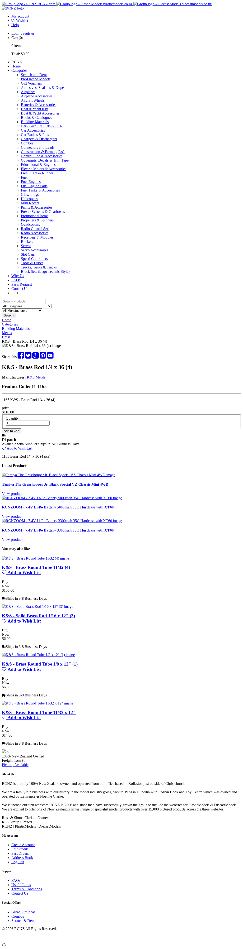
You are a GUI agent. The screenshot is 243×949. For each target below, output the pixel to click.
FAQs (15, 280)
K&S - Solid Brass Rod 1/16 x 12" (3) (38, 615)
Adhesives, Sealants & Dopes (43, 88)
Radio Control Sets (35, 229)
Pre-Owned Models (35, 79)
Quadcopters (30, 224)
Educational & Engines (38, 165)
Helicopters (29, 199)
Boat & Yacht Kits (34, 109)
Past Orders (20, 853)
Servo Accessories (34, 250)
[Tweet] (28, 357)
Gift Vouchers (31, 83)
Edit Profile (19, 849)
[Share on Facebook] (21, 357)
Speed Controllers (34, 259)
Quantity (12, 418)
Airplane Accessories (36, 96)
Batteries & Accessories (38, 105)
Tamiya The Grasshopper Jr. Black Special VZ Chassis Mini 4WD (55, 484)
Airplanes (28, 92)
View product (12, 494)
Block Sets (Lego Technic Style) (45, 271)
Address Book (22, 858)
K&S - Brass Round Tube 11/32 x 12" (39, 712)
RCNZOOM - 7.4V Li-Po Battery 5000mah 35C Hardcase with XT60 (58, 507)
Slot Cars (28, 254)
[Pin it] (43, 357)
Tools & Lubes (32, 263)
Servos (26, 246)
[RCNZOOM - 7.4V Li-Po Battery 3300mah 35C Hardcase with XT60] (62, 521)
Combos (27, 143)
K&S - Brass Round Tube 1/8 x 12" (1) (40, 663)
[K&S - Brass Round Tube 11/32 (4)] (35, 558)
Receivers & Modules (37, 237)
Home (16, 66)
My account (20, 16)
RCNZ (16, 62)
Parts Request (21, 284)
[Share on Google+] (35, 357)
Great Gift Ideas (23, 912)
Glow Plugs (30, 194)
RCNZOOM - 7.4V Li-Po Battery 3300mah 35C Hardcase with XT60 (58, 530)
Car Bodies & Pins (35, 135)
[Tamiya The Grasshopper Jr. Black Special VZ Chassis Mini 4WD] (58, 475)
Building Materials (35, 122)
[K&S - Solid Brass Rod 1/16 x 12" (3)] (37, 606)
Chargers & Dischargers (39, 139)
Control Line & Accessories (41, 156)
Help (15, 25)
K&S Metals (36, 377)
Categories (19, 70)
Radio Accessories (34, 233)
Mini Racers (30, 203)
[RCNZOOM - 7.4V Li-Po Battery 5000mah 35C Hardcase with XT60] (62, 498)
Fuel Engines (31, 182)
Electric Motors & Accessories (43, 169)
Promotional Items (34, 216)
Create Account (23, 845)
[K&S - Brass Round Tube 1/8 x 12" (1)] (38, 655)
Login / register (22, 33)
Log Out (17, 862)
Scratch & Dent (23, 921)
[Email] (50, 357)
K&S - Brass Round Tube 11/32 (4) (36, 567)
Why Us (17, 276)
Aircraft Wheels (33, 100)
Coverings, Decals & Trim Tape (45, 160)
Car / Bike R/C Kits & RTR (42, 126)
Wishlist (22, 21)
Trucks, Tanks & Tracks (39, 267)
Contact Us (19, 289)
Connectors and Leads (37, 147)
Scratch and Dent (34, 75)
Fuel (24, 177)
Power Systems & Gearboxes (43, 212)
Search (9, 315)
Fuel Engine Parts (34, 186)
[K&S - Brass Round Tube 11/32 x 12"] (37, 703)
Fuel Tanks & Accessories (40, 190)
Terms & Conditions (26, 889)
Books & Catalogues (36, 117)
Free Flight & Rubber (37, 173)
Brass (6, 337)
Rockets (27, 242)
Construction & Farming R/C (43, 152)
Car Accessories (33, 130)
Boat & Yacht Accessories (40, 113)
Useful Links (21, 885)
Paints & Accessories (36, 207)
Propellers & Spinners (37, 220)
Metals (7, 333)
